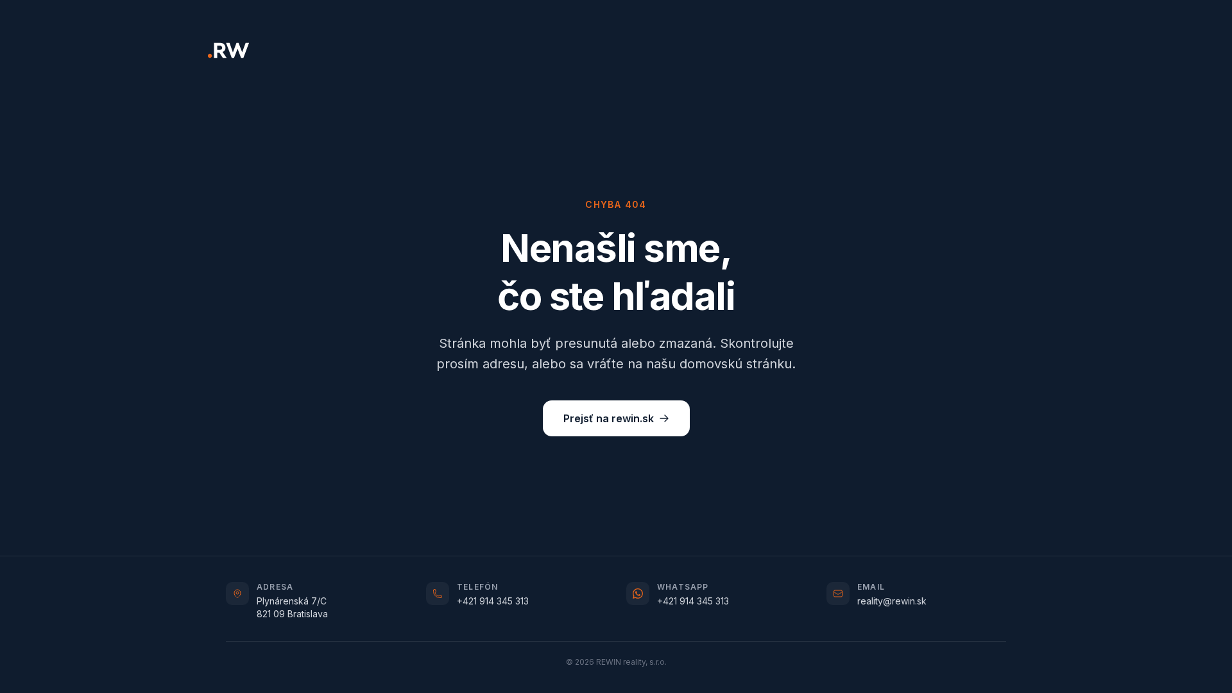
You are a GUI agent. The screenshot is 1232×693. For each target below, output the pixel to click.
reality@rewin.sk (892, 600)
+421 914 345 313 (493, 600)
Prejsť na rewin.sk (608, 418)
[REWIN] (228, 50)
